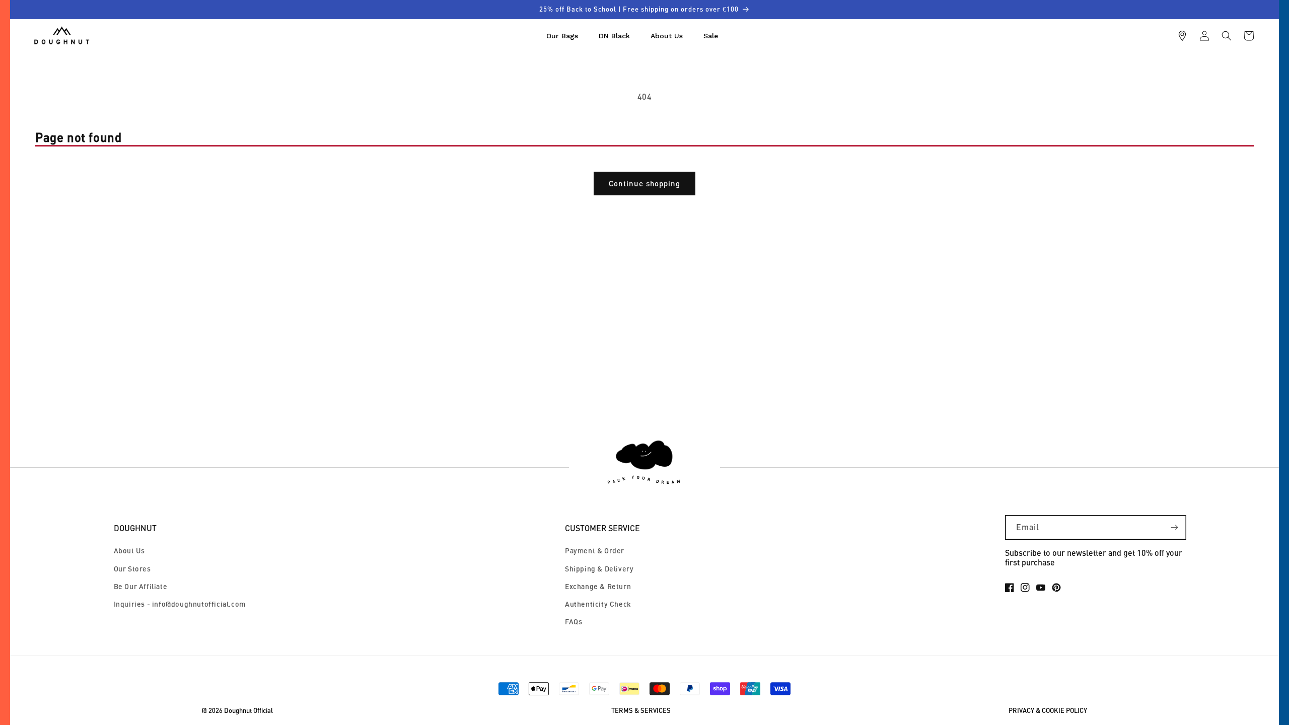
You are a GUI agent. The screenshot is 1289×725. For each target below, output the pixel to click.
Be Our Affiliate (141, 586)
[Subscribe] (1174, 527)
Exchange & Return (598, 586)
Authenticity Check (598, 604)
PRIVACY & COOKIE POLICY (1048, 710)
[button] (1226, 36)
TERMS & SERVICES (641, 710)
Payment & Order (594, 550)
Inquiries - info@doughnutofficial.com (180, 604)
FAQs (573, 621)
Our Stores (132, 568)
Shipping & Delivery (599, 568)
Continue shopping (644, 183)
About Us (129, 550)
